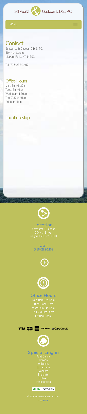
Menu (13, 24)
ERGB (45, 400)
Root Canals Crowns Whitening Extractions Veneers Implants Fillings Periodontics (43, 369)
